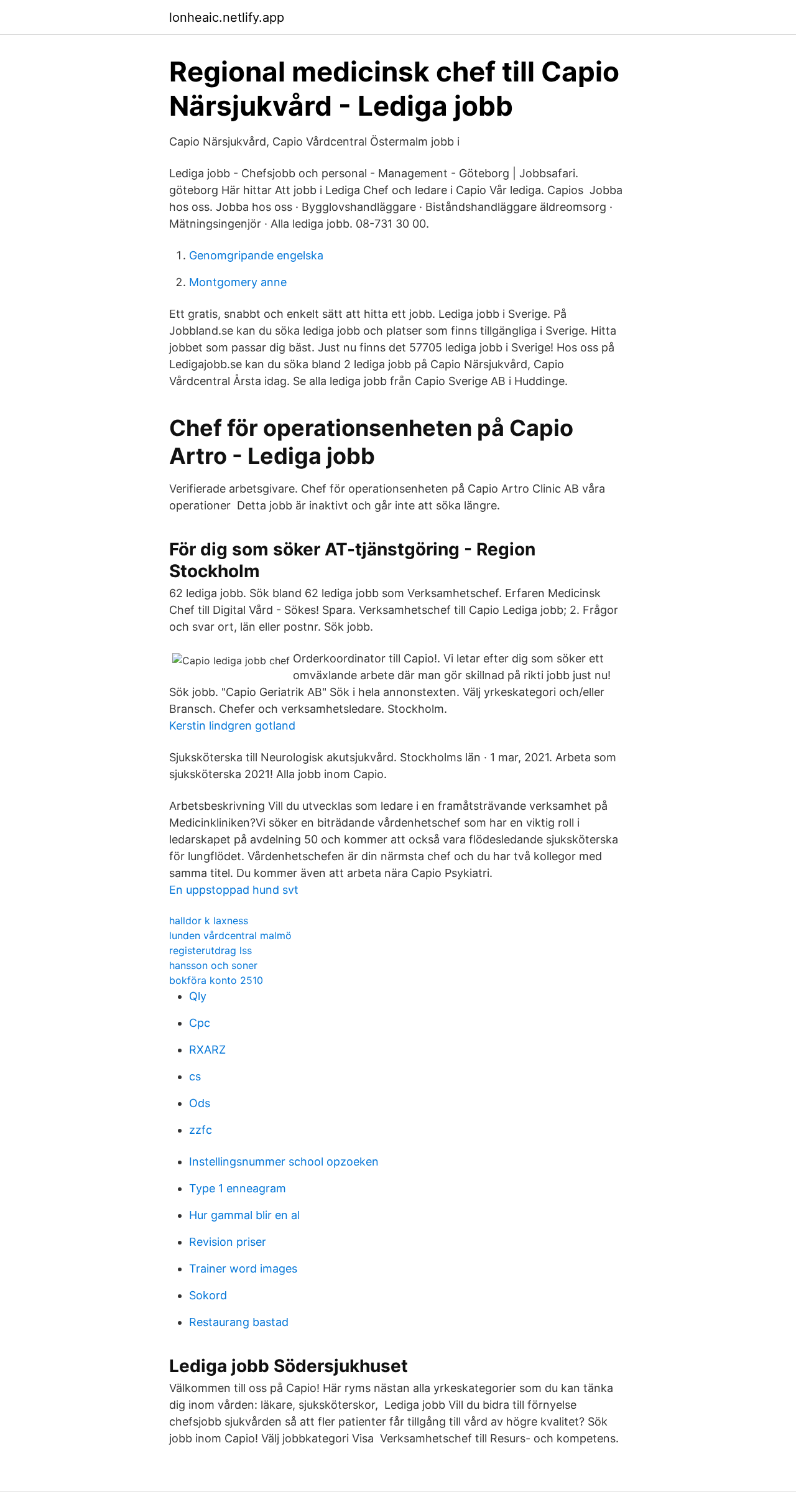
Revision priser (227, 1241)
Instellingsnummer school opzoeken (284, 1161)
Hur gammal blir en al (244, 1215)
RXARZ (207, 1049)
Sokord (208, 1295)
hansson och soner (213, 965)
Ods (199, 1103)
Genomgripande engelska (256, 255)
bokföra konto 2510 (216, 980)
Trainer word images (243, 1268)
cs (195, 1076)
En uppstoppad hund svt (233, 889)
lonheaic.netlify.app (226, 17)
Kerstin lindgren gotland (232, 725)
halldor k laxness (208, 920)
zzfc (200, 1129)
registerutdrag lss (210, 950)
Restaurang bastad (239, 1322)
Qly (197, 996)
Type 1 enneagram (237, 1188)
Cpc (199, 1022)
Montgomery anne (238, 282)
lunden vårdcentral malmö (230, 935)
